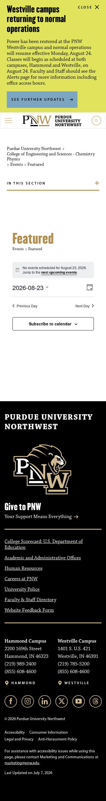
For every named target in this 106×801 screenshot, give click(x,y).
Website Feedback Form (29, 610)
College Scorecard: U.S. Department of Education (44, 544)
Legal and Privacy (19, 739)
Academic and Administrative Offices (43, 558)
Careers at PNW (21, 579)
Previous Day (27, 306)
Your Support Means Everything (38, 517)
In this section (26, 183)
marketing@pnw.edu (22, 763)
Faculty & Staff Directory (30, 600)
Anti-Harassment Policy (57, 739)
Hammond (23, 683)
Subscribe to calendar (50, 324)
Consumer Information (48, 732)
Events (18, 249)
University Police (22, 589)
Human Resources (23, 568)
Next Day (82, 306)
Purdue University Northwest (49, 422)
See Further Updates (38, 99)
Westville (77, 683)
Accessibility (15, 732)
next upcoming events (59, 272)
